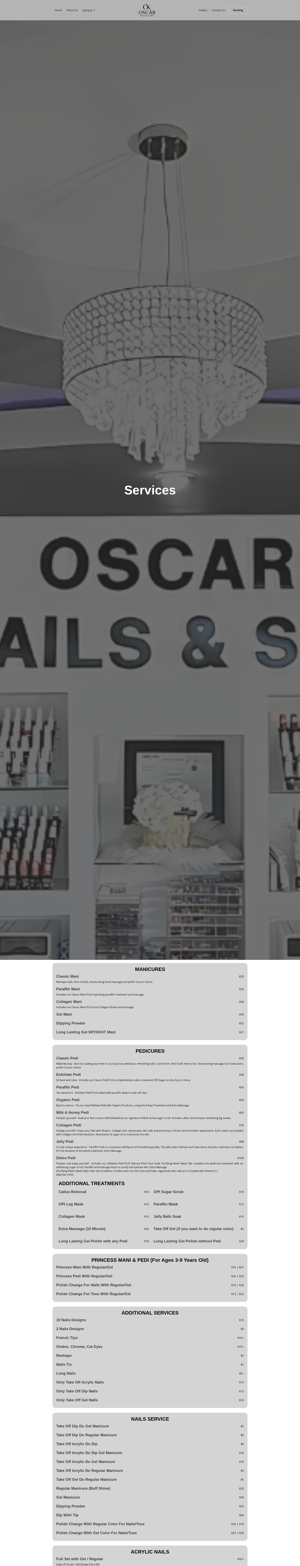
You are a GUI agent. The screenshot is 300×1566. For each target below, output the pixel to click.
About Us (72, 10)
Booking (238, 10)
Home (58, 10)
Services (87, 10)
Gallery (203, 10)
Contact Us (218, 10)
